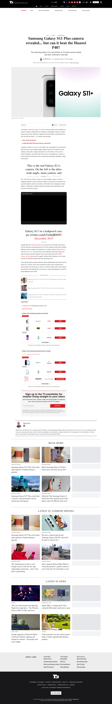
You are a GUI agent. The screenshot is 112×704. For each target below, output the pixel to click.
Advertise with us (63, 684)
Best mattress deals (82, 661)
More (73, 6)
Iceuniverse (34, 147)
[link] (27, 321)
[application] (44, 208)
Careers (72, 684)
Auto (67, 6)
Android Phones (61, 35)
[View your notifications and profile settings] (90, 2)
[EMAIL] (24, 426)
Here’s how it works (74, 62)
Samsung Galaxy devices (50, 661)
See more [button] (43, 176)
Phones (53, 35)
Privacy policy (41, 684)
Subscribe (95, 2)
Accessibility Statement (37, 682)
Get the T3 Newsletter (43, 10)
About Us (65, 682)
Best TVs (62, 661)
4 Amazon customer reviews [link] (33, 354)
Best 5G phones (27, 309)
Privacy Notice (25, 411)
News (71, 59)
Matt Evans (48, 59)
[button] (43, 320)
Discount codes (81, 667)
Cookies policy (51, 684)
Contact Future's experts (53, 682)
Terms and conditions (75, 682)
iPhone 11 (63, 249)
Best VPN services (49, 667)
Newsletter (64, 124)
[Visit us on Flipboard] (77, 2)
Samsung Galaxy (36, 245)
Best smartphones (65, 664)
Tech (41, 6)
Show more (45, 342)
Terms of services (41, 410)
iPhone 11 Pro (28, 251)
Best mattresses (64, 667)
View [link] (60, 321)
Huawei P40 (26, 305)
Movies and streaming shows (51, 664)
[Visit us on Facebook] (64, 2)
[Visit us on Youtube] (72, 2)
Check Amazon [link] (60, 379)
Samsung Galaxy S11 (34, 129)
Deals (31, 10)
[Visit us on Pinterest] (69, 2)
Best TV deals (80, 664)
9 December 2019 (48, 236)
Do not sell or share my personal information (56, 687)
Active (46, 6)
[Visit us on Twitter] (67, 2)
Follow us (56, 124)
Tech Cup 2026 (85, 10)
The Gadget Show (72, 10)
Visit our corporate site (74, 699)
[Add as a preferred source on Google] (56, 693)
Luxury (62, 6)
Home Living (54, 6)
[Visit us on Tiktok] (80, 2)
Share (24, 124)
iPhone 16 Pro (47, 658)
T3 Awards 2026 (58, 10)
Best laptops (63, 658)
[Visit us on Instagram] (75, 2)
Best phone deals (81, 658)
